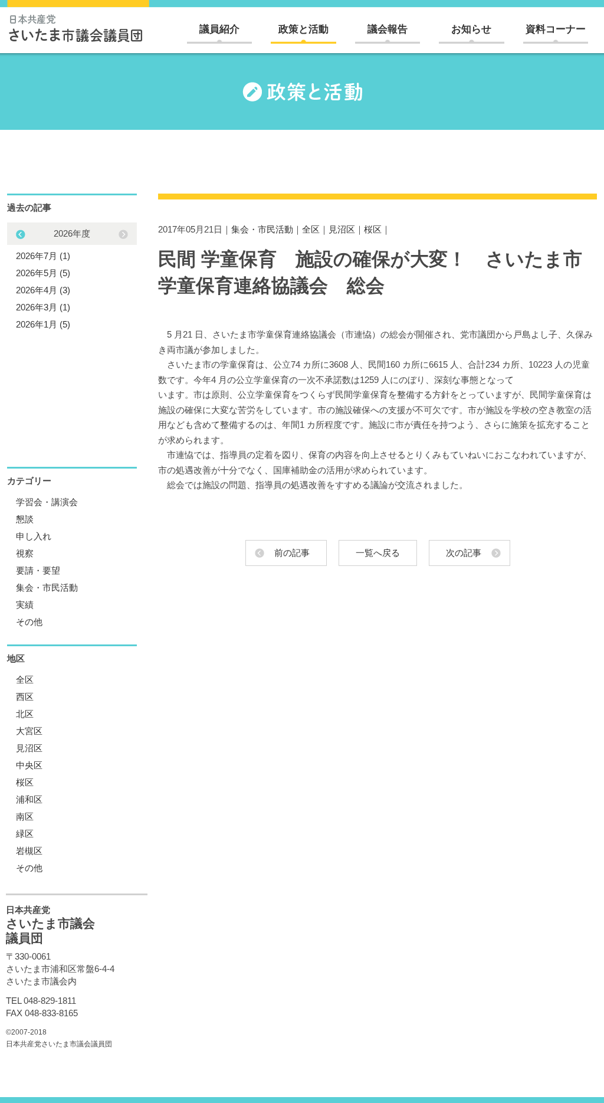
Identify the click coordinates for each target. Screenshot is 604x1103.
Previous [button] (123, 234)
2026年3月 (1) (43, 307)
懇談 (25, 519)
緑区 (25, 834)
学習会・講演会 (47, 502)
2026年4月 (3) (43, 290)
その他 (29, 622)
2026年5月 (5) (43, 273)
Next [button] (20, 234)
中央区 (29, 765)
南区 (25, 816)
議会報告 (387, 29)
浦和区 (29, 799)
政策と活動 (303, 29)
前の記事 (292, 553)
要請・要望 (38, 570)
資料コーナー (556, 29)
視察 (25, 553)
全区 (311, 229)
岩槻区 (29, 851)
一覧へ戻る (378, 553)
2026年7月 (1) (43, 256)
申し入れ (33, 536)
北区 (25, 714)
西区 (25, 697)
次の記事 (463, 553)
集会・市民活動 (262, 229)
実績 (25, 605)
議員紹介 (219, 29)
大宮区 (29, 731)
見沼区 (342, 229)
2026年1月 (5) (43, 324)
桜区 (373, 229)
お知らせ (471, 29)
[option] (72, 278)
